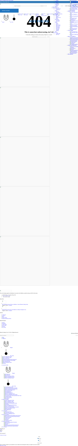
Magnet (3, 322)
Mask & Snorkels (14, 422)
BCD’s (74, 48)
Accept (5, 445)
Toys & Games (55, 32)
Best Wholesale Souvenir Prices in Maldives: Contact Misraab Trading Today (15, 304)
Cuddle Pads (58, 33)
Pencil (57, 23)
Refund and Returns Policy (6, 318)
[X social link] (64, 2)
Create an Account (3, 435)
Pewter (8, 375)
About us (3, 315)
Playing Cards (12, 413)
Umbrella (57, 29)
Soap (73, 43)
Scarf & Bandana (14, 405)
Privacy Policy (4, 317)
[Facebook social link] (62, 2)
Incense (9, 374)
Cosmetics (76, 44)
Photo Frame (58, 25)
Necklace (75, 28)
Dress (8, 404)
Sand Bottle (58, 27)
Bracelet (75, 29)
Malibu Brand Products (17, 415)
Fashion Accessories (73, 25)
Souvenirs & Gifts (56, 7)
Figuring (57, 11)
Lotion (74, 42)
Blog (3, 316)
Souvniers (57, 28)
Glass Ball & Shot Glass (17, 395)
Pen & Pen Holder (14, 394)
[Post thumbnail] (4, 303)
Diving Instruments (73, 53)
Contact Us (4, 314)
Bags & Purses (12, 407)
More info (2, 445)
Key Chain (4, 327)
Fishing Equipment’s (73, 51)
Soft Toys (57, 34)
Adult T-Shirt (4, 324)
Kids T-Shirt (4, 325)
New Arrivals (55, 6)
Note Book (11, 392)
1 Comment (10, 305)
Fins (56, 2)
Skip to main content (9, 0)
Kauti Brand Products (16, 416)
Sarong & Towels (14, 403)
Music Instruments (14, 388)
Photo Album (12, 376)
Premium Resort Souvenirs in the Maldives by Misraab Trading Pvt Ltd (14, 309)
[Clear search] (46, 36)
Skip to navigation (3, 0)
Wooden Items (12, 389)
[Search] (62, 5)
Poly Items (57, 26)
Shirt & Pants (12, 402)
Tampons (75, 41)
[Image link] (6, 291)
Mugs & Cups (12, 393)
